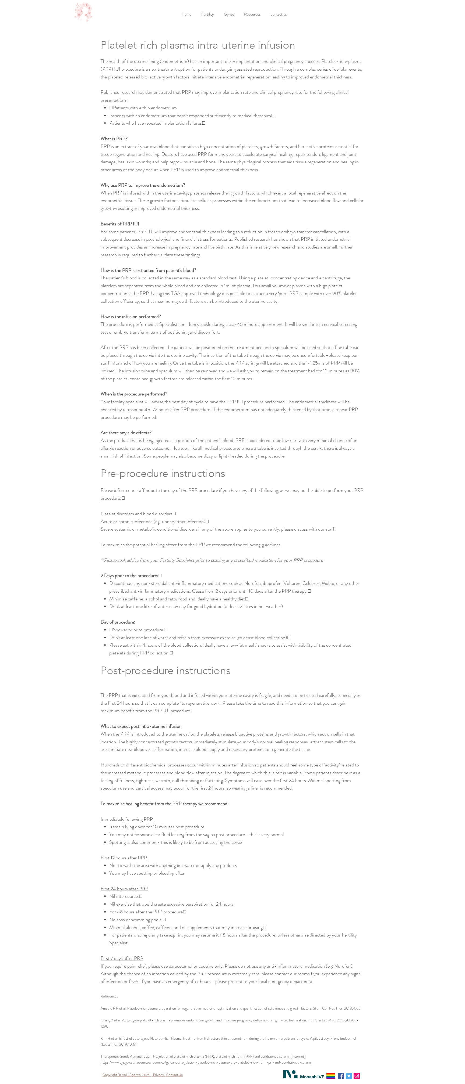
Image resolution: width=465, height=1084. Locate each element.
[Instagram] (357, 1076)
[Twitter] (349, 1076)
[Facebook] (341, 1076)
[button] (208, 14)
